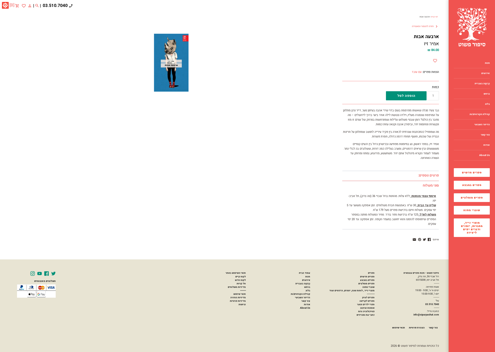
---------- (371, 294)
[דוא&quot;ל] (414, 239)
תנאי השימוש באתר (236, 273)
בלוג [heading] (487, 104)
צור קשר (305, 301)
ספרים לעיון (368, 297)
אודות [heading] (486, 145)
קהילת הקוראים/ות (300, 294)
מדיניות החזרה (238, 297)
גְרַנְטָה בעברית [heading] (482, 83)
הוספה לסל (406, 95)
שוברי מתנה (471, 210)
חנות (307, 276)
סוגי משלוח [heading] (431, 185)
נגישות (242, 304)
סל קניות (241, 283)
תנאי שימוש (239, 294)
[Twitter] (53, 273)
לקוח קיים (240, 276)
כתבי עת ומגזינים (366, 315)
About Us (305, 308)
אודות (307, 304)
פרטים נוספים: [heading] (428, 175)
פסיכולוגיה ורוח (366, 311)
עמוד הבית (304, 273)
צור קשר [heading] (485, 134)
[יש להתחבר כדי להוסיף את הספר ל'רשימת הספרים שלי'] (24, 5)
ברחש (307, 287)
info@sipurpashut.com (426, 314)
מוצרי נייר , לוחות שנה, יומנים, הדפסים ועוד (352, 290)
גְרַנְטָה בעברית (302, 283)
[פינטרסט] (419, 239)
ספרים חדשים (472, 172)
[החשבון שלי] (30, 5)
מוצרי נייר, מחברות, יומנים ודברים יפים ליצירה (472, 228)
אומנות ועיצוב (367, 308)
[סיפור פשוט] (472, 27)
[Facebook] (46, 273)
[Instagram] (32, 273)
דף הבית (434, 16)
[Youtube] (39, 273)
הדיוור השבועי (302, 297)
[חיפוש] (37, 6)
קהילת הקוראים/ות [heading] (480, 114)
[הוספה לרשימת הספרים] (435, 60)
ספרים (371, 273)
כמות (435, 87)
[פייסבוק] (429, 239)
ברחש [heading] (487, 93)
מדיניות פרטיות (238, 301)
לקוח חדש (240, 280)
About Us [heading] (484, 155)
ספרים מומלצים (472, 198)
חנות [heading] (487, 63)
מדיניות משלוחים (237, 287)
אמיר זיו (431, 43)
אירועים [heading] (485, 73)
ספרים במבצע (471, 185)
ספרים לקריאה (367, 301)
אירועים (306, 280)
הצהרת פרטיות (417, 327)
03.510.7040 (55, 6)
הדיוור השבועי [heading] (482, 124)
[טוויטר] (424, 239)
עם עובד (417, 72)
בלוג (308, 290)
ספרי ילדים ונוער (366, 304)
